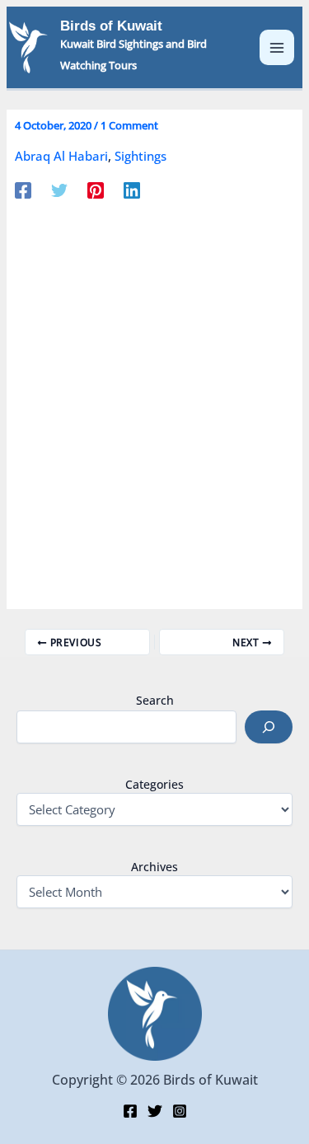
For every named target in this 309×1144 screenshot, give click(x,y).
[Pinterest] (95, 190)
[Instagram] (179, 1111)
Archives (154, 866)
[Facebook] (23, 190)
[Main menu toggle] (277, 47)
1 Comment (129, 125)
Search (155, 700)
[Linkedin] (132, 190)
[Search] (269, 726)
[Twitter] (59, 190)
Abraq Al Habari (61, 156)
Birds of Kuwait (111, 26)
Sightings (140, 156)
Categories (154, 784)
